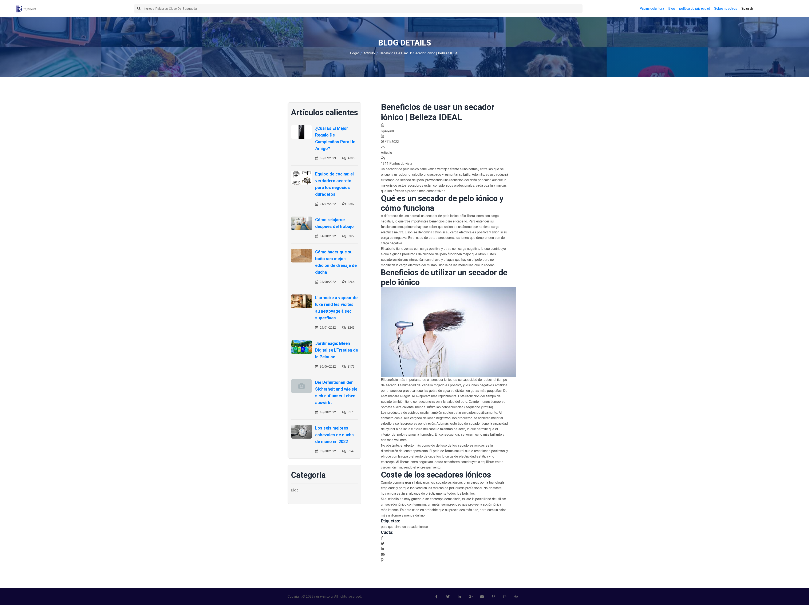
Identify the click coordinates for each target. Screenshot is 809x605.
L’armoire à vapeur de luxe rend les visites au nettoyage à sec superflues (336, 308)
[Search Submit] (139, 8)
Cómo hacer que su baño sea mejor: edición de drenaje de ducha (336, 262)
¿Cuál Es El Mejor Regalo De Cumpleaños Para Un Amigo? (335, 138)
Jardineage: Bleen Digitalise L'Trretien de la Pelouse (336, 350)
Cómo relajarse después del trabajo (334, 223)
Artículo (369, 53)
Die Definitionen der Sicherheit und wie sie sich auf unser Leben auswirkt (336, 392)
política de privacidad (694, 8)
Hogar (354, 53)
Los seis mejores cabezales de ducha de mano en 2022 (334, 435)
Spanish (747, 8)
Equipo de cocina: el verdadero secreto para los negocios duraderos (334, 184)
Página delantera (652, 8)
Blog (671, 8)
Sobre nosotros (725, 8)
